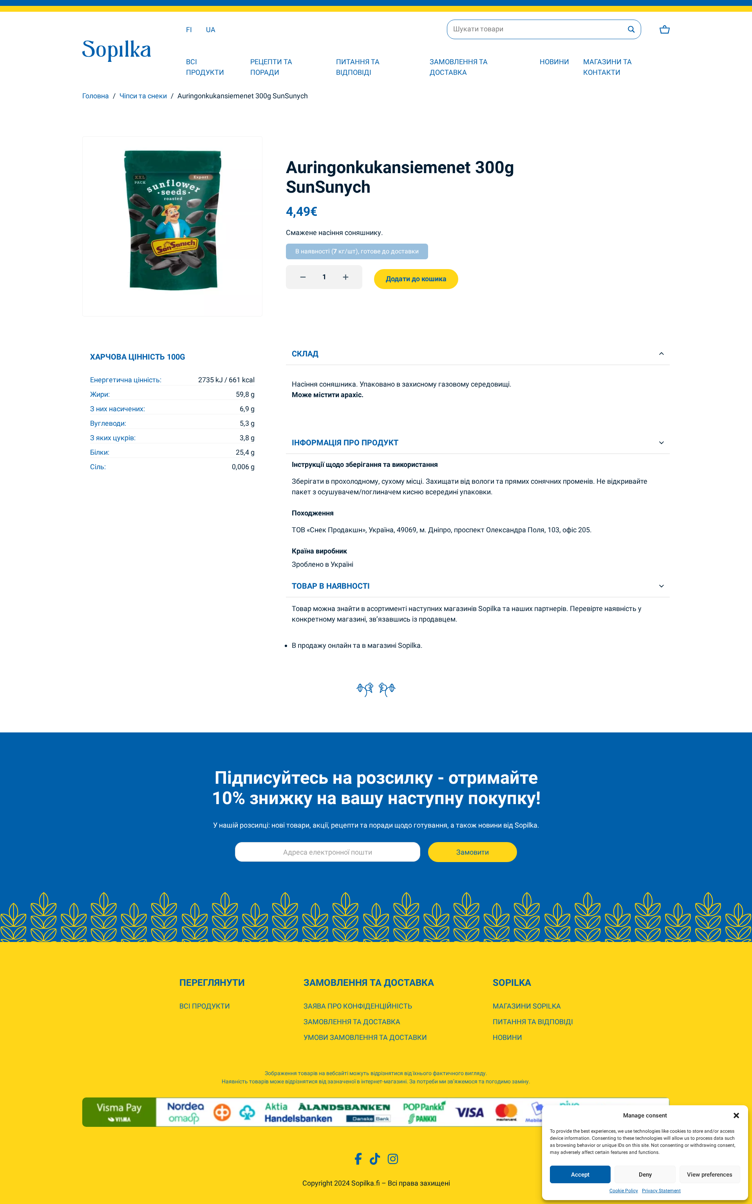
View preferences (709, 1174)
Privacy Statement (661, 1190)
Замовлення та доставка (459, 67)
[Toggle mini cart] (665, 29)
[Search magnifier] (631, 29)
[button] (736, 1115)
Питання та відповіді (358, 67)
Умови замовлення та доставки (365, 1037)
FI (189, 29)
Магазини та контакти (607, 67)
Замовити (472, 852)
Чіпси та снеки (143, 96)
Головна (95, 96)
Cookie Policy (623, 1190)
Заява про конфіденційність (358, 1006)
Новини (554, 62)
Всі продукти (205, 67)
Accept (580, 1174)
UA (210, 29)
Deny (645, 1174)
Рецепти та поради (271, 67)
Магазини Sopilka (527, 1006)
